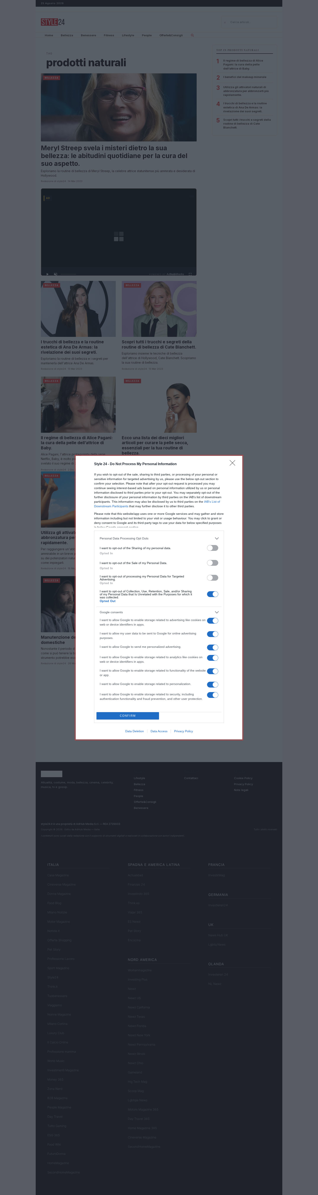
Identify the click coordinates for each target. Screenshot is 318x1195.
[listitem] (159, 538)
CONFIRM (128, 715)
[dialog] (159, 597)
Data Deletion (134, 731)
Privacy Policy (183, 731)
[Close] (234, 464)
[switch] (212, 548)
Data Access (159, 731)
